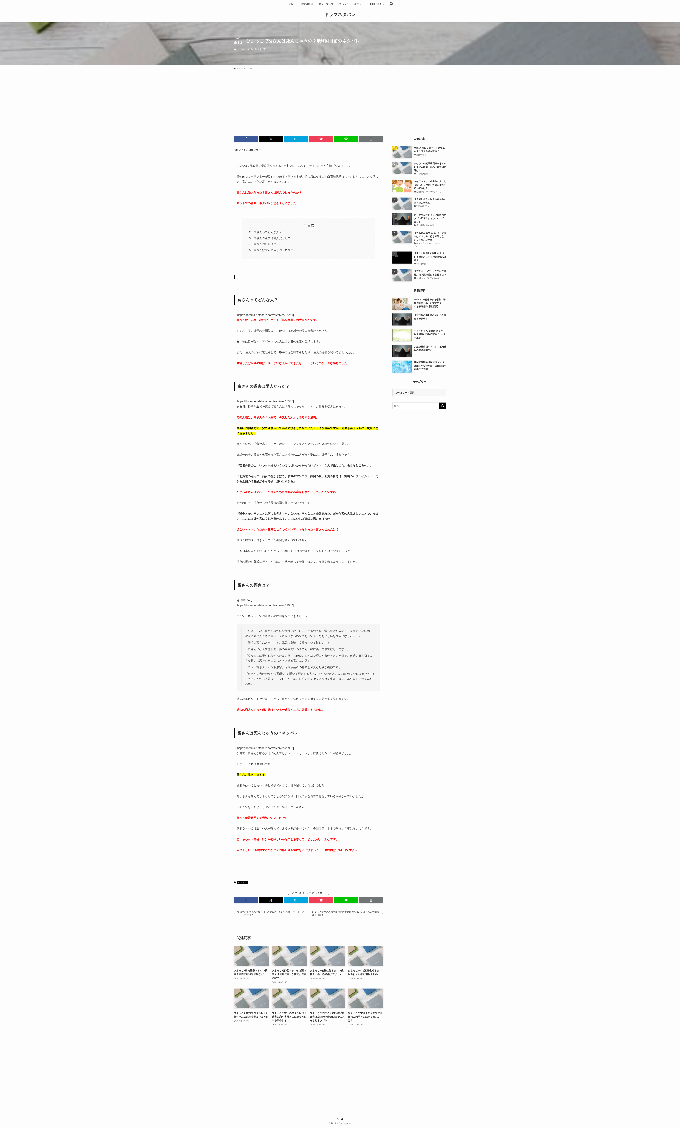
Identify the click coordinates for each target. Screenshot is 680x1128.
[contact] (342, 1118)
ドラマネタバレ (340, 14)
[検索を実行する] (442, 405)
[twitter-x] (337, 1118)
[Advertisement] (340, 98)
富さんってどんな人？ (268, 232)
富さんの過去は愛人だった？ (272, 238)
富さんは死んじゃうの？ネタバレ (275, 250)
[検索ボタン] (391, 4)
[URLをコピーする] (371, 139)
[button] (246, 139)
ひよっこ (242, 49)
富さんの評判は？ (265, 243)
